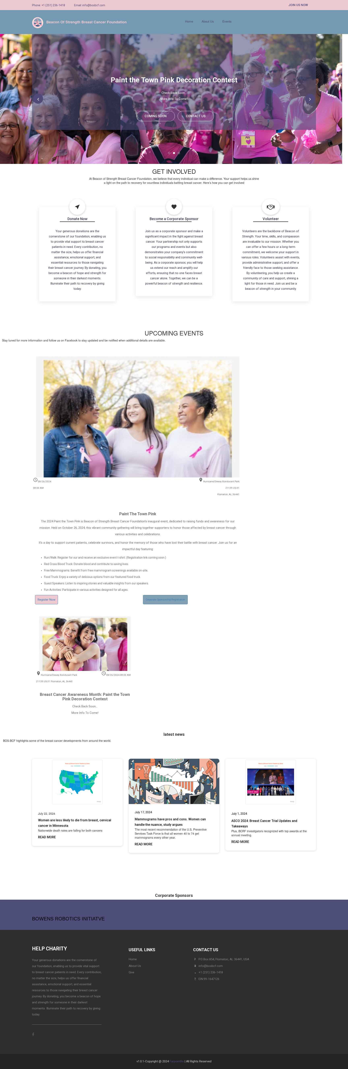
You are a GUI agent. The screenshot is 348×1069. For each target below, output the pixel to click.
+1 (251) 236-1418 (211, 972)
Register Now (46, 599)
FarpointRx (177, 1061)
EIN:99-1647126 (209, 979)
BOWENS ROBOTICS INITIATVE (68, 918)
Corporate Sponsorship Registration (165, 599)
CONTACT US (196, 116)
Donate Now (77, 219)
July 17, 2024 (143, 812)
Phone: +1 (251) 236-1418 (48, 5)
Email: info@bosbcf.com (89, 5)
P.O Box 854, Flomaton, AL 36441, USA (224, 959)
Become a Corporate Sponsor (174, 219)
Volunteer (271, 219)
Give (131, 972)
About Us (208, 21)
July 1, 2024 (239, 813)
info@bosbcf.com (211, 966)
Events (227, 21)
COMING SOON (156, 116)
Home (189, 21)
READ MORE (47, 837)
